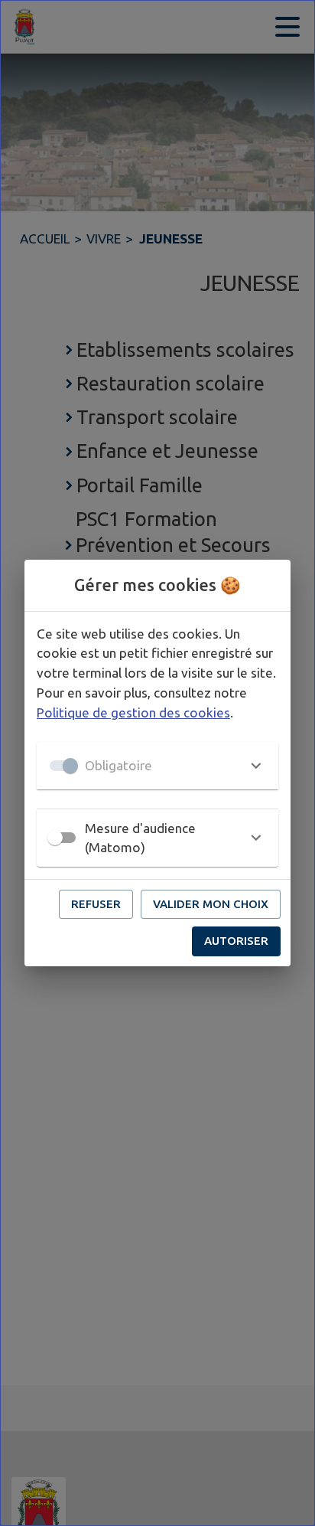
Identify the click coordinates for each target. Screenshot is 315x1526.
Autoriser (236, 940)
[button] (157, 765)
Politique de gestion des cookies (133, 712)
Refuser (96, 903)
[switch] (55, 837)
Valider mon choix (210, 903)
